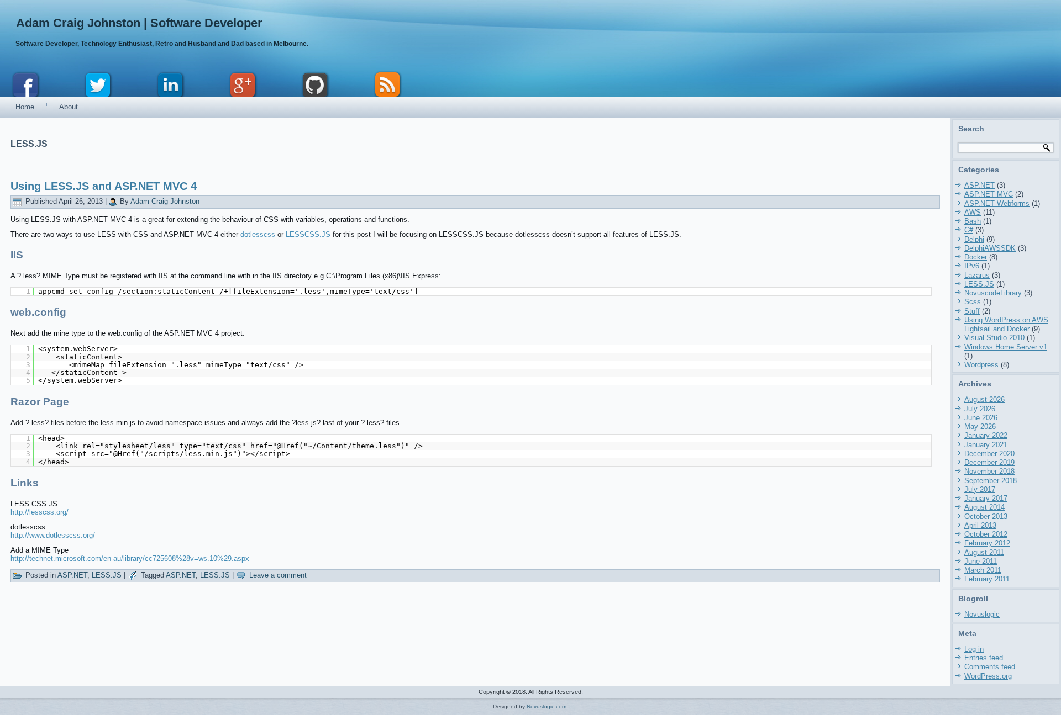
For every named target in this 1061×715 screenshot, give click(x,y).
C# (968, 230)
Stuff (972, 311)
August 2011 (984, 552)
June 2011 (980, 561)
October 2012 (985, 534)
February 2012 (987, 543)
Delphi (974, 239)
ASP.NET (72, 575)
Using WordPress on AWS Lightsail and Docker (1006, 324)
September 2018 (990, 480)
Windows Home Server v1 (1005, 347)
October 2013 (985, 516)
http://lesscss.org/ (39, 512)
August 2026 (984, 399)
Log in (974, 649)
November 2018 (989, 471)
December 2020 (989, 453)
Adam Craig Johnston (164, 201)
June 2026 (980, 418)
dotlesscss (257, 234)
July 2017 (979, 489)
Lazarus (977, 275)
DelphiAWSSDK (990, 248)
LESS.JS (107, 575)
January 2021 (985, 445)
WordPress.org (988, 676)
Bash (972, 221)
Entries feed (983, 658)
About (68, 107)
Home (24, 107)
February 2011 (987, 579)
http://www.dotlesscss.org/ (52, 535)
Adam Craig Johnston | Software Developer (139, 23)
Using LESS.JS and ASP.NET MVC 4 (103, 186)
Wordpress (981, 365)
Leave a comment (278, 575)
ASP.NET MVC (988, 194)
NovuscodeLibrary (993, 293)
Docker (975, 257)
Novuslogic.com (546, 706)
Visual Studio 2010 (994, 337)
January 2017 (985, 498)
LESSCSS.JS (308, 234)
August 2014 (984, 507)
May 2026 (980, 426)
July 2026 (979, 409)
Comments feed (989, 667)
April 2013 (980, 525)
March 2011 (982, 570)
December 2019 (989, 462)
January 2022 (985, 435)
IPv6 (971, 266)
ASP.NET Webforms (997, 203)
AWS (972, 212)
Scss (972, 302)
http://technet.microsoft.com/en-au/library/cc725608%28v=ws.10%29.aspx (129, 558)
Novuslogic (982, 614)
